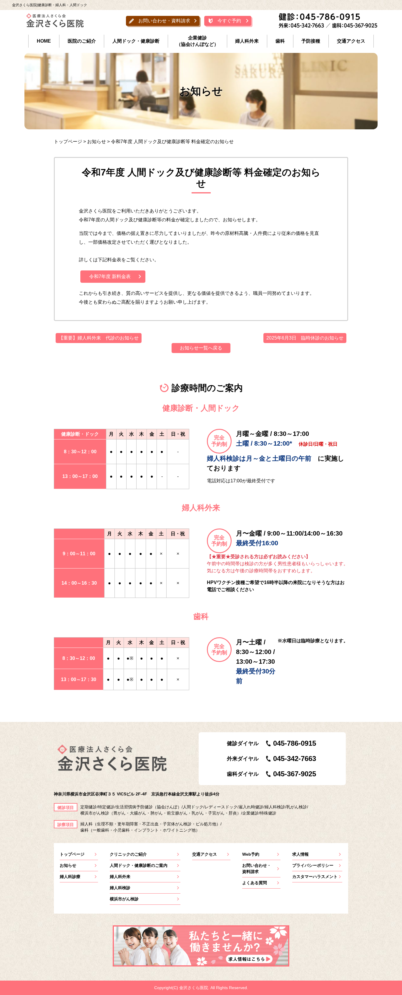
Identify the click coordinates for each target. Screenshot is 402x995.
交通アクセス (351, 41)
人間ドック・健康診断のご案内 (138, 865)
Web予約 (250, 854)
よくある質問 (254, 882)
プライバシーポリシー (312, 865)
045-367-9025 (294, 774)
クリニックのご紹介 (128, 854)
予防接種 (310, 41)
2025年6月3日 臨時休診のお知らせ (304, 337)
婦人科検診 (120, 887)
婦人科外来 (247, 41)
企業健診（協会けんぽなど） (197, 41)
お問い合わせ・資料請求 (164, 20)
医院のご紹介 (82, 41)
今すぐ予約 (229, 20)
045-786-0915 (294, 743)
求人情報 (300, 854)
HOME (44, 41)
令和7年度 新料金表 (110, 276)
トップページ (72, 854)
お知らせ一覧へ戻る (201, 347)
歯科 (280, 41)
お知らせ (68, 865)
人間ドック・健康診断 (136, 41)
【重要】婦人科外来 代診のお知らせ (99, 337)
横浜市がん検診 (124, 899)
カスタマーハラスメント (315, 876)
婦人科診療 (70, 876)
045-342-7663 (294, 758)
